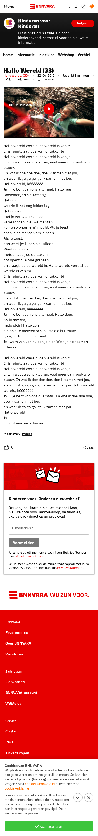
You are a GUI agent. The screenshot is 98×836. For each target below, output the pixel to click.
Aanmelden (24, 542)
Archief (84, 54)
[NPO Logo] (91, 6)
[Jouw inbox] (76, 6)
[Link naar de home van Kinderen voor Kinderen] (9, 23)
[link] (27, 433)
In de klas (46, 54)
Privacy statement (70, 567)
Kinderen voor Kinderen (34, 23)
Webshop (66, 54)
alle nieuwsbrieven (29, 556)
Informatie (25, 54)
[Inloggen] (84, 6)
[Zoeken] (68, 6)
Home (8, 54)
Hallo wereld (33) (16, 75)
